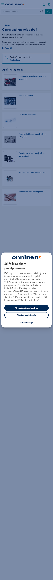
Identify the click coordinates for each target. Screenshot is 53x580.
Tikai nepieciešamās (26, 315)
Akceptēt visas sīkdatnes (26, 308)
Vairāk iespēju (26, 322)
